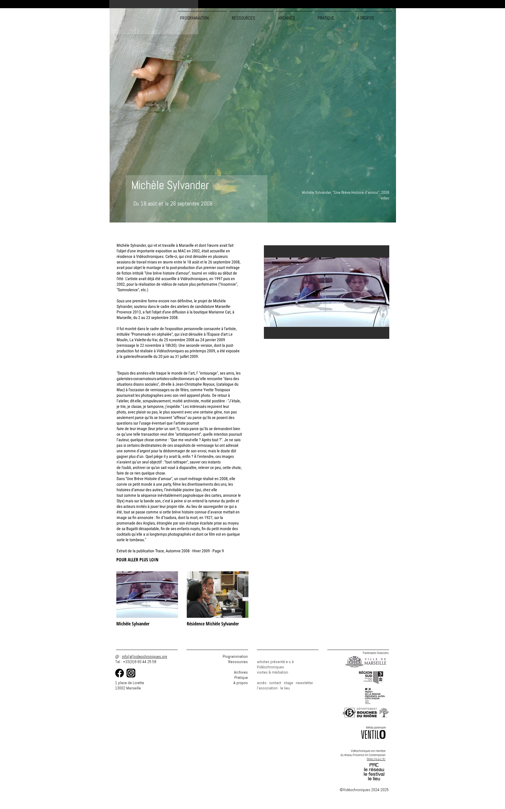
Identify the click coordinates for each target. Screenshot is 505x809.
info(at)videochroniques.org (144, 656)
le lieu (285, 688)
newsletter (304, 682)
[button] (251, 15)
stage (288, 682)
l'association (267, 688)
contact (275, 682)
